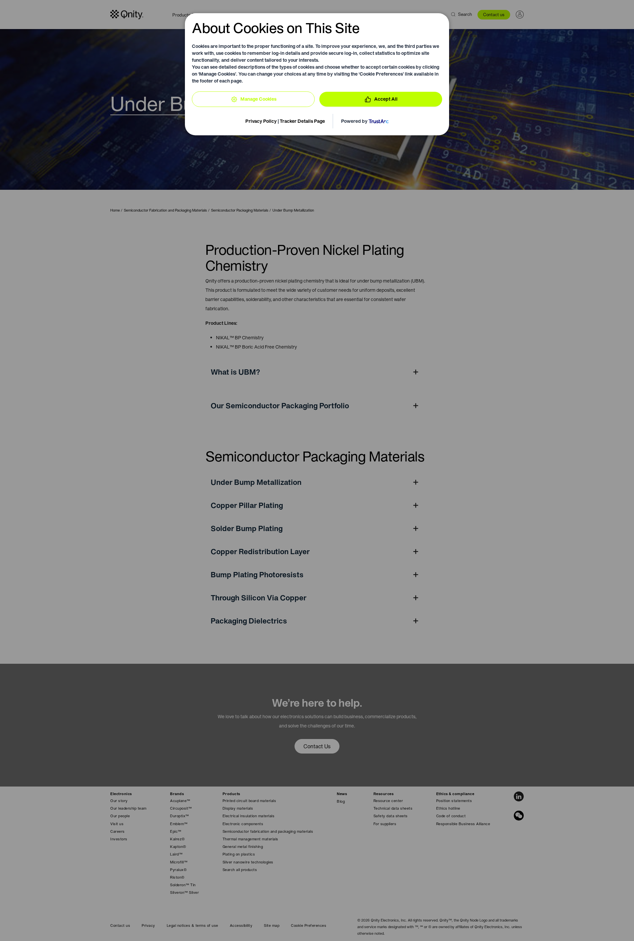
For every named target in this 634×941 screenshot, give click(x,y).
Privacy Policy (261, 121)
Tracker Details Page (302, 121)
